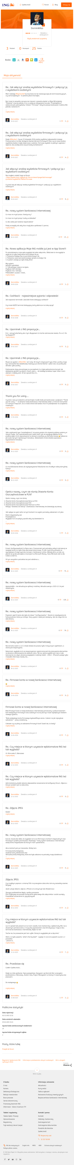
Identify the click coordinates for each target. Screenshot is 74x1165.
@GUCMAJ (22, 362)
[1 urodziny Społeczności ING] (18, 59)
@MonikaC (13, 139)
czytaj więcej (10, 112)
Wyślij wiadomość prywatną (37, 39)
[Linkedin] (20, 1159)
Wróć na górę (37, 1074)
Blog (56, 5)
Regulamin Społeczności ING (11, 1060)
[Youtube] (12, 1159)
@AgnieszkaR (20, 94)
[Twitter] (8, 1159)
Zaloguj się (66, 5)
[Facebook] (4, 1159)
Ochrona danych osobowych (53, 1145)
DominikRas (15, 119)
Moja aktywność (12, 75)
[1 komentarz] (31, 59)
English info (25, 1145)
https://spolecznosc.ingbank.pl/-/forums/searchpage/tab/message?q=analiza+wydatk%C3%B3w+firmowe (29, 178)
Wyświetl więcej (41, 61)
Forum (46, 5)
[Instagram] (16, 1159)
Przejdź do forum (8, 1049)
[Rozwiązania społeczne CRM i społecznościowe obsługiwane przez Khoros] (67, 1065)
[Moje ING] (22, 59)
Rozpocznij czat (46, 1135)
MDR (40, 1145)
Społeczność (26, 5)
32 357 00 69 (45, 1139)
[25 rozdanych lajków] (35, 59)
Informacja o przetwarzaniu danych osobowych (38, 1060)
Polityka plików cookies (10, 1148)
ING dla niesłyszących (12, 1145)
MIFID (34, 1145)
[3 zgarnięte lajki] (14, 59)
